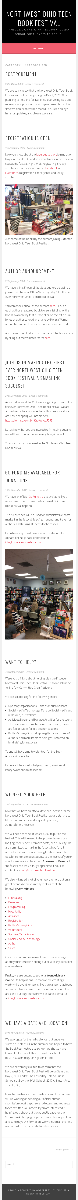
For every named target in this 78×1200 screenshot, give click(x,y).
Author (12, 943)
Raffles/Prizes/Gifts (20, 925)
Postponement (21, 73)
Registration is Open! (28, 137)
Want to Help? (21, 661)
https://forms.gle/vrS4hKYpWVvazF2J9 (28, 420)
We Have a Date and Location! (37, 1022)
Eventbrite (11, 173)
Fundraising (15, 898)
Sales (11, 948)
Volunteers (15, 930)
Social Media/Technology (24, 939)
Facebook (51, 168)
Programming (16, 907)
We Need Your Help (25, 794)
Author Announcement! (30, 270)
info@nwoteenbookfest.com (23, 542)
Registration (15, 920)
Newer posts (62, 1149)
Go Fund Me (36, 496)
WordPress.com (40, 1193)
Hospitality (14, 911)
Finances (13, 902)
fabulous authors (46, 154)
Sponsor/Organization (21, 934)
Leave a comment (34, 84)
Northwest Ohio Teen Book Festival (39, 18)
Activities (13, 916)
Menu (41, 48)
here (52, 306)
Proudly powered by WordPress (29, 1190)
